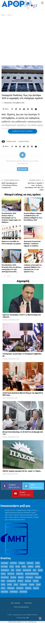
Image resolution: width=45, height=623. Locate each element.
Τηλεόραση (23, 584)
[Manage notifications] (40, 618)
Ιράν (34, 570)
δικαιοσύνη (20, 588)
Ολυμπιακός (29, 577)
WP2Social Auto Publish (14, 622)
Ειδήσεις (30, 566)
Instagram (22, 563)
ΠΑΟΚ (3, 581)
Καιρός (3, 574)
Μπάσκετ (20, 577)
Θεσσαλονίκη (27, 570)
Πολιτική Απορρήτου (21, 607)
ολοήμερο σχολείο (11, 141)
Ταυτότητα (28, 603)
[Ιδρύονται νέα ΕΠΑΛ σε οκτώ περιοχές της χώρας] (11, 232)
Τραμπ (38, 584)
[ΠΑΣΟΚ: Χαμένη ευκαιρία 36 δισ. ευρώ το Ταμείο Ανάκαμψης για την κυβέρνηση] (23, 454)
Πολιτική (20, 581)
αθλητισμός (11, 588)
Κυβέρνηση (20, 574)
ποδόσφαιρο (13, 591)
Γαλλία (24, 566)
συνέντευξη (23, 591)
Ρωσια (3, 584)
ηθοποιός (28, 588)
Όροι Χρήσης (15, 603)
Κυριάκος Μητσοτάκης (32, 574)
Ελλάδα (38, 566)
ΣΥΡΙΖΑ (9, 584)
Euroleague (4, 563)
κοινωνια (35, 588)
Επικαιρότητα (5, 570)
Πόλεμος (35, 581)
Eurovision (13, 563)
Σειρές (16, 584)
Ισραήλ (40, 570)
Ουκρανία (38, 577)
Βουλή (17, 566)
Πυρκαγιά (28, 581)
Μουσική (13, 577)
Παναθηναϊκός (11, 581)
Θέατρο (18, 570)
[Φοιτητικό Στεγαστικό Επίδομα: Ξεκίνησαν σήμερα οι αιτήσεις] (33, 232)
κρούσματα (4, 591)
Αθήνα (37, 563)
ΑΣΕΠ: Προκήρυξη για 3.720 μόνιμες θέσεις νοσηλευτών (9, 185)
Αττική (11, 566)
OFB (27, 617)
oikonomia (30, 563)
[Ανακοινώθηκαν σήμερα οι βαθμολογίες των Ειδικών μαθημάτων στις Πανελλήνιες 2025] (33, 204)
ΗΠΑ (12, 570)
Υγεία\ (3, 588)
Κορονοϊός (11, 574)
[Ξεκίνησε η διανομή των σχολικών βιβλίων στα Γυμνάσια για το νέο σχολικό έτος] (33, 256)
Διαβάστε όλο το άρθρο (22, 131)
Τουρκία (31, 584)
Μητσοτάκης (4, 577)
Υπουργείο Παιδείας (23, 141)
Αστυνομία (4, 566)
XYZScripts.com (32, 622)
